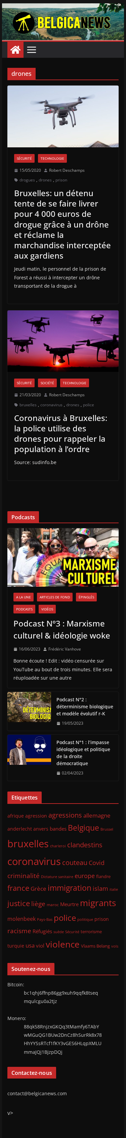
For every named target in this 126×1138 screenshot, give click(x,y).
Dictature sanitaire (57, 876)
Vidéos (47, 609)
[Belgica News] (63, 8)
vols (114, 946)
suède (58, 932)
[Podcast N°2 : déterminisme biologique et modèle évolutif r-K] (29, 711)
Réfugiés (42, 931)
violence (63, 944)
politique (85, 919)
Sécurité (24, 158)
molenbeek (21, 918)
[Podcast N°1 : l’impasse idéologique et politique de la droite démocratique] (29, 758)
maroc (53, 904)
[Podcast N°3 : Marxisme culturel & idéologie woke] (63, 557)
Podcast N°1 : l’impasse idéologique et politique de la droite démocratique (83, 752)
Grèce (38, 888)
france (18, 888)
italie (114, 889)
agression (36, 816)
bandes (58, 828)
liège (38, 903)
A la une (23, 597)
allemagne (97, 815)
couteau (74, 862)
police (88, 405)
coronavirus (51, 405)
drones (45, 180)
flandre (103, 876)
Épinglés (86, 597)
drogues (27, 180)
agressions (65, 815)
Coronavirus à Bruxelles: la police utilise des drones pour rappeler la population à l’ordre (60, 433)
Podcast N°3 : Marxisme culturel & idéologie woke (61, 629)
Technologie (52, 158)
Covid (96, 863)
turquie (15, 946)
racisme (19, 931)
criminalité (23, 875)
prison (61, 180)
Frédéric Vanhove (64, 649)
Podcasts (24, 609)
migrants (98, 903)
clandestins (84, 844)
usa (30, 945)
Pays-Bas (44, 919)
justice (18, 903)
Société (47, 383)
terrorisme (91, 932)
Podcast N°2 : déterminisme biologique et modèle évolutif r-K (84, 706)
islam (100, 888)
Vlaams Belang (95, 946)
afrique (15, 816)
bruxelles (28, 405)
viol (40, 945)
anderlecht (19, 829)
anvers (40, 829)
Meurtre (69, 904)
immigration (69, 888)
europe (85, 875)
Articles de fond (55, 597)
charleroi (58, 845)
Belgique (83, 827)
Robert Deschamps (67, 170)
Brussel (106, 829)
